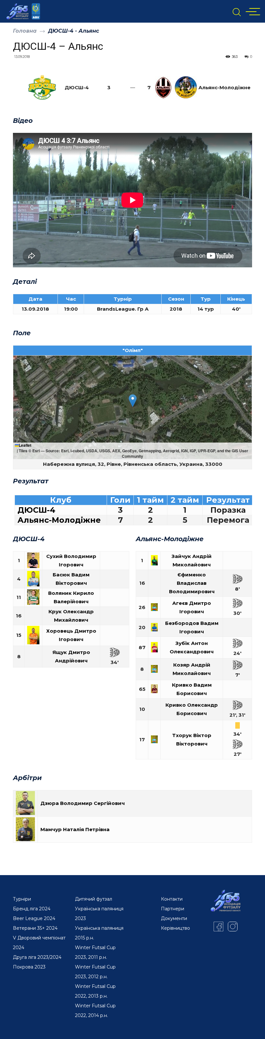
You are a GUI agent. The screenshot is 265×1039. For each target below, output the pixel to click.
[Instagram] (233, 926)
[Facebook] (218, 926)
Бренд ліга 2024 (31, 909)
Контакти (172, 899)
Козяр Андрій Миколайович (192, 669)
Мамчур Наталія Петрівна (75, 829)
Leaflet (25, 445)
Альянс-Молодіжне (59, 520)
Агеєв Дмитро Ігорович (191, 607)
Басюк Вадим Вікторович (71, 579)
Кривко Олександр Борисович (191, 709)
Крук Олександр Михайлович (71, 615)
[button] (133, 400)
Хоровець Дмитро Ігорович (71, 635)
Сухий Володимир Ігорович (71, 560)
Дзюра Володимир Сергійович (82, 803)
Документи (174, 918)
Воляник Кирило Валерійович (71, 597)
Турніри (22, 899)
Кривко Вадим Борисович (192, 689)
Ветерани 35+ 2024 (35, 928)
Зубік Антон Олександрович (192, 647)
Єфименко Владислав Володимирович (192, 583)
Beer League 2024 (34, 918)
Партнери (172, 909)
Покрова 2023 (29, 967)
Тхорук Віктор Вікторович (191, 739)
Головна (25, 31)
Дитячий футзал (93, 899)
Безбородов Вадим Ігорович (191, 627)
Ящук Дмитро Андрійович (71, 656)
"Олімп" (132, 350)
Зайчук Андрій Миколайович (192, 560)
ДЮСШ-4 (36, 510)
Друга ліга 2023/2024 (37, 957)
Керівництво (175, 928)
